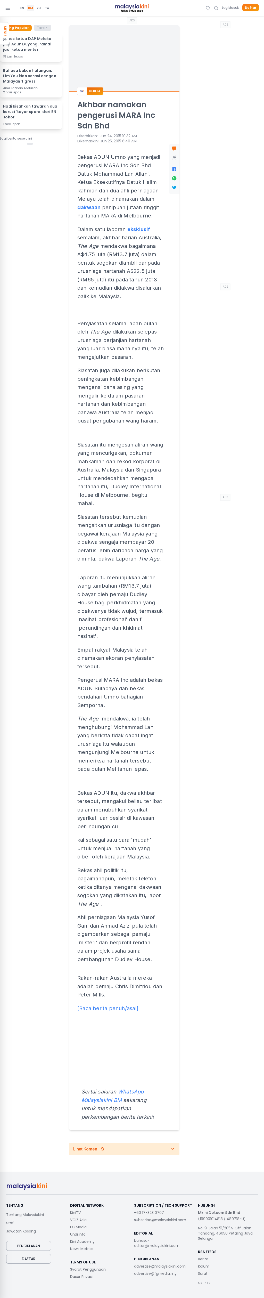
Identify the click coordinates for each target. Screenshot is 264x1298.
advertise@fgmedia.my (155, 1273)
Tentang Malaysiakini (25, 1214)
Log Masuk (230, 7)
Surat (203, 1273)
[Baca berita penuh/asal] (107, 1008)
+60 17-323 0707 (149, 1212)
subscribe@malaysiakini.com (160, 1219)
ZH (39, 8)
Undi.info (78, 1234)
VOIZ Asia (78, 1219)
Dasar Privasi (81, 1276)
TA (47, 8)
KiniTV (75, 1212)
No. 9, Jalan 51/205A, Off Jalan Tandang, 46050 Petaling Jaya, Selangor (225, 1233)
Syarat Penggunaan (88, 1269)
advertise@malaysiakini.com (160, 1266)
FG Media (78, 1227)
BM (30, 8)
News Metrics (82, 1248)
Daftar (250, 8)
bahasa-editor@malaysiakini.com (156, 1243)
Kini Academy (82, 1241)
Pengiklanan (28, 1245)
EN (22, 8)
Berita (203, 1259)
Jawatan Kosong (21, 1231)
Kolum (203, 1266)
